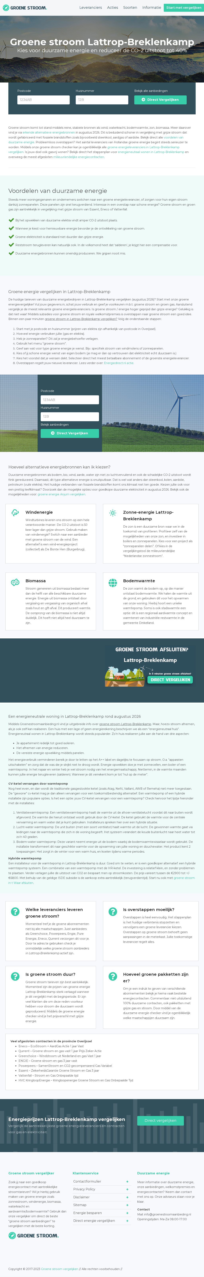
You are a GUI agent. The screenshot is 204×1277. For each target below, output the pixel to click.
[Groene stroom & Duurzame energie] (25, 8)
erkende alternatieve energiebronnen (49, 132)
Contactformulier (87, 1181)
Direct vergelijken (161, 1120)
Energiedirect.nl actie (118, 363)
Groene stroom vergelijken (59, 1269)
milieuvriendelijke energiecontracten (78, 157)
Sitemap (79, 1205)
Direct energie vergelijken (94, 1221)
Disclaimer (81, 1197)
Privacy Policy (84, 1189)
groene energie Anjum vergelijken (61, 494)
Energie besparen (87, 1213)
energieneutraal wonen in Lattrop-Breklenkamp (151, 152)
